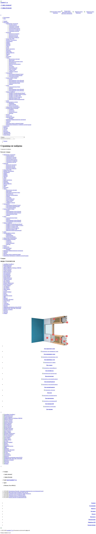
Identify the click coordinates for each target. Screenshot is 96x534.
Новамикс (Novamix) (8, 299)
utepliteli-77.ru (10, 530)
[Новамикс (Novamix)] (8, 449)
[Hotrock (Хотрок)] (8, 422)
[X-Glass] (5, 441)
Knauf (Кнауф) (6, 276)
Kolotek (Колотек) (7, 278)
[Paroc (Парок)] (7, 432)
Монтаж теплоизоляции (15, 64)
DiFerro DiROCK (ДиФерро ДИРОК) (12, 267)
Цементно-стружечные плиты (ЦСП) (12, 307)
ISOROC (8, 43)
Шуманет (8, 50)
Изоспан (5, 294)
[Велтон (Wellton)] (7, 442)
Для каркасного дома (49, 348)
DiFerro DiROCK (10, 52)
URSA (7, 46)
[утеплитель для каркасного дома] (49, 346)
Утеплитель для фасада (14, 30)
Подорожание (92, 519)
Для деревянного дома (49, 354)
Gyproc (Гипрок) (7, 270)
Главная (5, 141)
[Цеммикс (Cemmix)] (8, 460)
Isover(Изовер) (6, 274)
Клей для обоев (12, 69)
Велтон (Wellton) (7, 291)
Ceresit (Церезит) (7, 266)
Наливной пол (12, 62)
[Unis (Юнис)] (6, 437)
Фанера (8, 54)
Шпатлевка (11, 60)
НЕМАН (5, 298)
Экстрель (5, 312)
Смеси (7, 57)
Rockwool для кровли (14, 33)
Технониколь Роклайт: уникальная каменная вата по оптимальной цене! (26, 491)
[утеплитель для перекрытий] (49, 401)
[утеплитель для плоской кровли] (49, 379)
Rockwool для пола (13, 36)
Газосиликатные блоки (14, 83)
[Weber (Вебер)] (7, 439)
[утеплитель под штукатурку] (49, 373)
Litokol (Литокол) (7, 279)
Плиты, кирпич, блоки (11, 78)
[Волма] (5, 443)
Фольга (8, 114)
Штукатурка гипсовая (14, 59)
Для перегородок (49, 398)
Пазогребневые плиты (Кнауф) (16, 80)
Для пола (49, 392)
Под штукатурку (49, 376)
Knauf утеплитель (10, 48)
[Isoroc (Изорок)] (7, 423)
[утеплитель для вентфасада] (49, 368)
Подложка (8, 56)
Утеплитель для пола (14, 26)
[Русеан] (5, 452)
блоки (7, 85)
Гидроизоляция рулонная (12, 108)
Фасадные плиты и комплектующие (14, 123)
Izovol (7, 47)
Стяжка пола (12, 70)
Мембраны (11, 103)
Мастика (11, 113)
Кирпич (11, 84)
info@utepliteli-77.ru (12, 480)
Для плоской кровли (49, 381)
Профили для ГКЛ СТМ (15, 95)
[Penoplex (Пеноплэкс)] (9, 433)
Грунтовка (11, 66)
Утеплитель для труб (14, 27)
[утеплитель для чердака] (49, 406)
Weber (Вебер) (6, 289)
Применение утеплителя (12, 23)
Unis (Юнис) (6, 286)
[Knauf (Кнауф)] (7, 427)
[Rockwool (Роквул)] (8, 434)
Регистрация (6, 17)
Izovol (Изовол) (7, 275)
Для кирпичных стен (49, 359)
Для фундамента (13, 24)
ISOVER (8, 45)
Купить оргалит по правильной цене (17, 497)
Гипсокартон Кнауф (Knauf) (15, 75)
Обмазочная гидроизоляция (12, 107)
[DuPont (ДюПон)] (8, 419)
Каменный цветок (7, 295)
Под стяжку (49, 365)
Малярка (11, 118)
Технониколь (9, 41)
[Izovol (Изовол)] (7, 425)
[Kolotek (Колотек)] (8, 428)
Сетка (7, 100)
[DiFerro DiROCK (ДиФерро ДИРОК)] (12, 418)
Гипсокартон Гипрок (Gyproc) (16, 74)
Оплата (93, 514)
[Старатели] (6, 453)
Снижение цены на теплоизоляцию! (17, 496)
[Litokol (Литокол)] (8, 429)
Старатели (5, 303)
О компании (92, 505)
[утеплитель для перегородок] (49, 395)
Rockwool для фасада (14, 37)
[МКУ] (5, 447)
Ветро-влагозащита (13, 105)
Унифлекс (11, 109)
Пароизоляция (12, 104)
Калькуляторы (91, 525)
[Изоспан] (6, 444)
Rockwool (8, 32)
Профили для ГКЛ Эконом (15, 96)
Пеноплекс (8, 51)
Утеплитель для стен (14, 31)
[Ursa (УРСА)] (7, 438)
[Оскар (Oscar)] (7, 451)
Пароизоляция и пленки (12, 102)
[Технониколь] (7, 454)
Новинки (8, 120)
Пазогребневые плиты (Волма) (16, 81)
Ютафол (5, 313)
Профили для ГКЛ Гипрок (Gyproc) (17, 94)
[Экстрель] (6, 462)
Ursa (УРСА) (6, 288)
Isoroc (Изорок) (7, 272)
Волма (4, 293)
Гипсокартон (9, 72)
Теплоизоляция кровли (14, 28)
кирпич (8, 122)
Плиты (10, 79)
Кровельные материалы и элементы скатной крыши (18, 124)
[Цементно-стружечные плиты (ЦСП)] (12, 457)
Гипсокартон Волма (14, 76)
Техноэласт (11, 110)
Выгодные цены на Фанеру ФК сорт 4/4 (18, 492)
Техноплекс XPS (10, 38)
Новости (93, 508)
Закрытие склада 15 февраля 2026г (17, 494)
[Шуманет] (6, 461)
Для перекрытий (49, 403)
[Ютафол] (5, 463)
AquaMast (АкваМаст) (8, 264)
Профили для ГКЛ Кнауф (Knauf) (17, 93)
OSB (7, 55)
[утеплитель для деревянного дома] (49, 351)
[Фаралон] (6, 456)
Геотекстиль (9, 115)
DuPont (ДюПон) (7, 269)
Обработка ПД (91, 522)
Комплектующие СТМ (14, 98)
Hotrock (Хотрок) (7, 271)
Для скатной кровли (49, 387)
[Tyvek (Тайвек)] (7, 436)
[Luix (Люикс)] (7, 430)
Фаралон (5, 305)
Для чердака (49, 409)
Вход (4, 18)
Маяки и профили (10, 91)
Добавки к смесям (13, 71)
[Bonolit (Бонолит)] (8, 415)
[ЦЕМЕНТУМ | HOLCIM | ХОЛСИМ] (12, 458)
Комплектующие (10, 117)
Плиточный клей (13, 67)
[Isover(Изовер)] (7, 424)
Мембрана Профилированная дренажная (16, 119)
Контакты (92, 516)
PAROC (8, 42)
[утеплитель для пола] (49, 390)
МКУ (4, 296)
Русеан (5, 302)
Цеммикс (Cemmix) (8, 309)
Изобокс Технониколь (11, 40)
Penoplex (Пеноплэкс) (8, 283)
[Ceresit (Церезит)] (8, 417)
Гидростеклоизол (13, 112)
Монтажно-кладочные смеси (16, 61)
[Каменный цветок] (8, 446)
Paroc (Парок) (6, 281)
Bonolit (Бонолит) (7, 265)
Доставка (93, 511)
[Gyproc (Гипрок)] (7, 420)
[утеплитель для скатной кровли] (49, 384)
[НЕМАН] (6, 448)
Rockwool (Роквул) (7, 284)
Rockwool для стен (13, 35)
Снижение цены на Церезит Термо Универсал (20, 493)
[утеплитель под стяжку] (49, 362)
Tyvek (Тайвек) (7, 285)
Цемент (11, 65)
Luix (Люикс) (6, 280)
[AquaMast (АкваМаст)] (9, 414)
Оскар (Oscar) (6, 300)
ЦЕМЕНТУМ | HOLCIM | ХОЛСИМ (12, 308)
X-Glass (5, 290)
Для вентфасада (49, 370)
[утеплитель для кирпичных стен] (49, 357)
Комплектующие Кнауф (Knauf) (16, 99)
